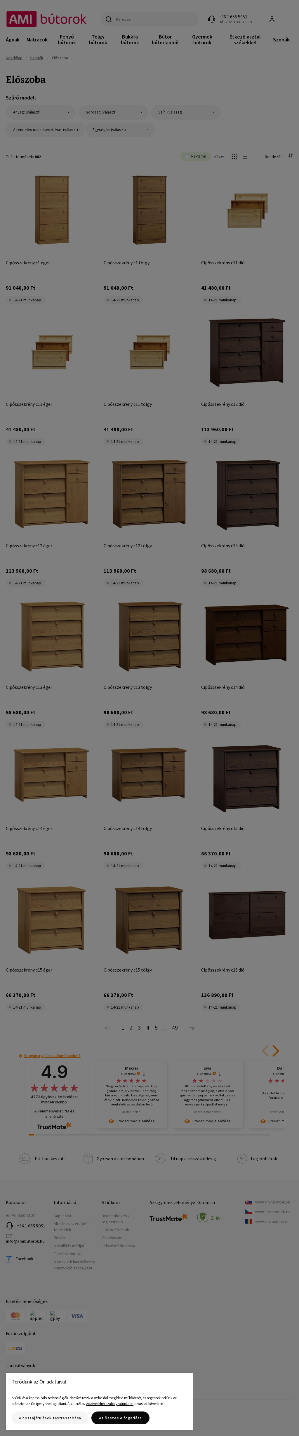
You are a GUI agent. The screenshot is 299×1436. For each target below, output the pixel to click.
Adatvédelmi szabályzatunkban (109, 1403)
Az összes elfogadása (120, 1418)
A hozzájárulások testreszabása (50, 1418)
